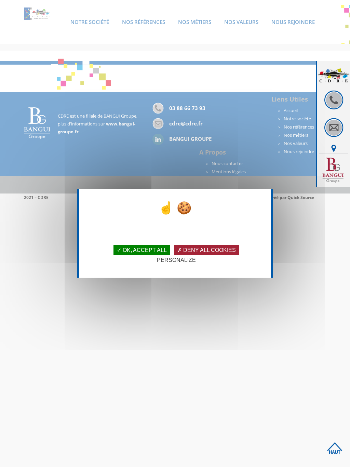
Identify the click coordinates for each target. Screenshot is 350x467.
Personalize (176, 260)
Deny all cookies (209, 250)
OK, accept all (144, 250)
